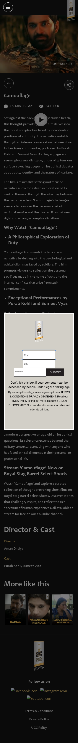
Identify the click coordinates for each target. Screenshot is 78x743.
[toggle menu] (8, 7)
